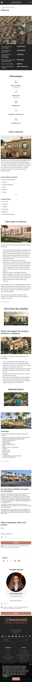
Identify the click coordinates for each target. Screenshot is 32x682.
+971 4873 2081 (16, 632)
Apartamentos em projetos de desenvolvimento (23, 655)
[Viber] (15, 561)
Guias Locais (24, 660)
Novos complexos (23, 650)
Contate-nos (8, 654)
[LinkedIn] (7, 561)
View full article (5, 301)
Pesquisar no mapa (24, 658)
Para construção (24, 652)
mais (16, 194)
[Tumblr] (11, 561)
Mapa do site (8, 659)
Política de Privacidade (8, 657)
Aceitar (16, 678)
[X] (4, 561)
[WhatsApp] (19, 561)
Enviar (16, 542)
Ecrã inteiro (16, 30)
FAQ (8, 652)
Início (8, 650)
